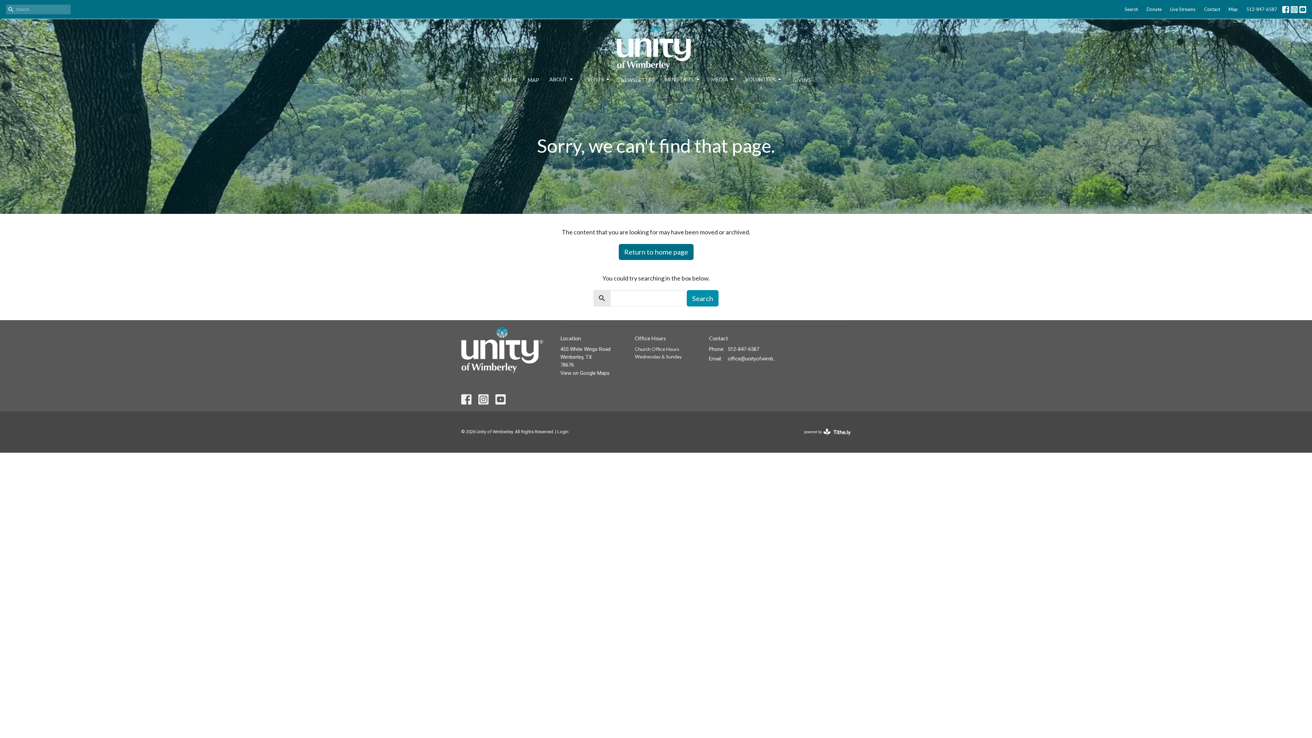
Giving (802, 80)
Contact (1212, 9)
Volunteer (760, 79)
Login (563, 431)
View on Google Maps (585, 373)
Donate (1154, 9)
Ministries (679, 79)
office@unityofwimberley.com (752, 359)
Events (594, 79)
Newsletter (638, 80)
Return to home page (656, 252)
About (558, 79)
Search (1131, 9)
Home (509, 80)
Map (1233, 9)
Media (719, 79)
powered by (823, 438)
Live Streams (1182, 9)
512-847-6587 (1261, 9)
